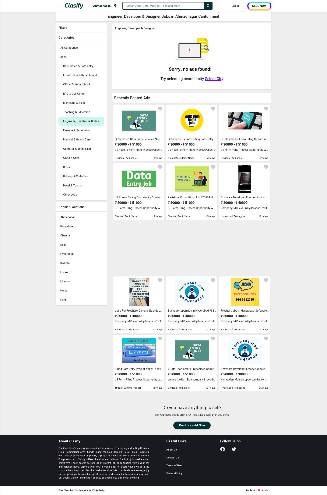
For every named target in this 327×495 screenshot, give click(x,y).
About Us (171, 449)
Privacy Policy (174, 473)
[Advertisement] (191, 247)
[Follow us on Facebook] (222, 450)
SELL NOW (259, 6)
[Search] (208, 5)
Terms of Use (174, 465)
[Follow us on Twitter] (233, 450)
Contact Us (172, 457)
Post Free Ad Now (192, 425)
